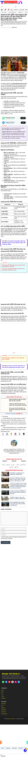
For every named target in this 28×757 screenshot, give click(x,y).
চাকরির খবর (20, 12)
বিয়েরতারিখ (15, 434)
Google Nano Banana (5, 422)
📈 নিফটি (17, 465)
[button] (1, 7)
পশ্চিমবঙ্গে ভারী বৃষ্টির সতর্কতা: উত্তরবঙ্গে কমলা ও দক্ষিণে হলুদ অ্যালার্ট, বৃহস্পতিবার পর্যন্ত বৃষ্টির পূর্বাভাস (17, 504)
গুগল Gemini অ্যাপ (22, 422)
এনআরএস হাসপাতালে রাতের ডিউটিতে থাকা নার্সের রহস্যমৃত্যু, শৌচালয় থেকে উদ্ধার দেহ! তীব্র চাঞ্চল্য (18, 492)
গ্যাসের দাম (23, 461)
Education (3, 698)
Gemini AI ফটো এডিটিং (11, 420)
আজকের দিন (8, 748)
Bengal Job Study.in (11, 673)
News (2, 692)
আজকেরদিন (7, 434)
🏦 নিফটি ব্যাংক (23, 465)
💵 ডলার (3, 465)
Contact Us (3, 712)
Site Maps (3, 703)
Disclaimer (3, 710)
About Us (3, 708)
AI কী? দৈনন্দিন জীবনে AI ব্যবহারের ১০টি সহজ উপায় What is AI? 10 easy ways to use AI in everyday (14, 137)
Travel (2, 696)
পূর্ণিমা (19, 434)
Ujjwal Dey (14, 447)
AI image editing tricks (7, 418)
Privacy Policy (4, 714)
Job (2, 694)
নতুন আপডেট (4, 12)
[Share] (11, 10)
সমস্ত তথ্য (15, 10)
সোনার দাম (4, 461)
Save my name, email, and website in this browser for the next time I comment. (13, 537)
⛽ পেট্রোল (11, 467)
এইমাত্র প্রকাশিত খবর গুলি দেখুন (14, 397)
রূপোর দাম (14, 461)
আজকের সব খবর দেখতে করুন (14, 414)
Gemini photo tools (20, 420)
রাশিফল (3, 434)
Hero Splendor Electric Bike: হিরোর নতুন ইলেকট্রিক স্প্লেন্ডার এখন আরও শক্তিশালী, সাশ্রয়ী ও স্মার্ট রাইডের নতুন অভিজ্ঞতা (13, 242)
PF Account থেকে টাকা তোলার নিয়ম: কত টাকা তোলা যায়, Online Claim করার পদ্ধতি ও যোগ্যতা (13, 269)
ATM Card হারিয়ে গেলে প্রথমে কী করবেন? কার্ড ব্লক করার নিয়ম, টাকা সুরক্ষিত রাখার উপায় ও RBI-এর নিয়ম (13, 129)
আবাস (26, 10)
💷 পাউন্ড (13, 465)
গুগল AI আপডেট (14, 422)
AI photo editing (17, 418)
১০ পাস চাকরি (21, 10)
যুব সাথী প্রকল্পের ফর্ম (12, 12)
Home (2, 690)
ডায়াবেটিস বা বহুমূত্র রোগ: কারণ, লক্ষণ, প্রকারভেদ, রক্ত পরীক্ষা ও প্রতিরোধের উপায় (18, 498)
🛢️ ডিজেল (16, 467)
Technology (5, 416)
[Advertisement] (14, 42)
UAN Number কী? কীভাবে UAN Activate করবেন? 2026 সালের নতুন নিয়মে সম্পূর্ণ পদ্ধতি (13, 266)
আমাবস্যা (24, 434)
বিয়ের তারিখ (21, 748)
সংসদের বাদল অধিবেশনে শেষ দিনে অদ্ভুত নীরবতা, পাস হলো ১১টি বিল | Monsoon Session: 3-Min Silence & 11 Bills (17, 479)
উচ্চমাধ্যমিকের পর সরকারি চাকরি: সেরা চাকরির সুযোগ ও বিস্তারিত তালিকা (17, 473)
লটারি (11, 434)
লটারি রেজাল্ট (14, 748)
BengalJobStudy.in (11, 718)
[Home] (2, 10)
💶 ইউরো (8, 465)
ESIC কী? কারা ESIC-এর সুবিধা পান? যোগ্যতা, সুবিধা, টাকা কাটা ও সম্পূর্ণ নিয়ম (13, 358)
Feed (2, 706)
